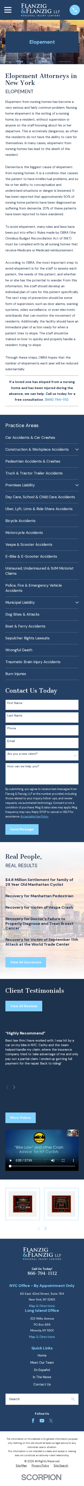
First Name (14, 703)
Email (11, 741)
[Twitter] (51, 1420)
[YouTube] (42, 1420)
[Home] (40, 10)
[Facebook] (33, 1420)
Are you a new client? (22, 754)
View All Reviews (23, 1006)
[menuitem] (42, 437)
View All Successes (25, 962)
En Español (42, 1370)
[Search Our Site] (73, 1399)
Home (42, 1355)
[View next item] (14, 1087)
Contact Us (42, 1384)
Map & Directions (42, 1306)
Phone (11, 728)
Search (14, 1399)
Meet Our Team (42, 1362)
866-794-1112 (42, 1273)
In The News (42, 1377)
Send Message (22, 829)
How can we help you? (23, 766)
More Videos (20, 1118)
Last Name (14, 715)
